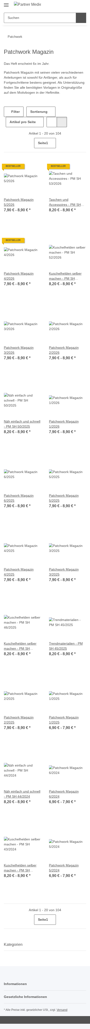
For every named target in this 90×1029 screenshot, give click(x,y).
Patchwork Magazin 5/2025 (64, 498)
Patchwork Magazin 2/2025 (19, 719)
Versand (62, 1010)
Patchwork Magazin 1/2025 (64, 719)
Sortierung (39, 112)
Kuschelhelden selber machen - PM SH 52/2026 (65, 276)
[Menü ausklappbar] (6, 3)
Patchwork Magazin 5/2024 (64, 867)
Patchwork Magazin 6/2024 (64, 793)
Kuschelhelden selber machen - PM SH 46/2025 (20, 646)
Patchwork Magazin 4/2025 (19, 571)
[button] (67, 5)
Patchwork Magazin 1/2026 (64, 423)
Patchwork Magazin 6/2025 (19, 498)
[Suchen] (81, 18)
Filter (15, 112)
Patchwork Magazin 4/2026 (19, 276)
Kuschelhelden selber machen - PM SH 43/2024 (20, 868)
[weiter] (82, 143)
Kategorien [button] (13, 944)
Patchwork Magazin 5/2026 (19, 202)
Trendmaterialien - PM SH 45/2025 (66, 646)
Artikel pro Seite (23, 122)
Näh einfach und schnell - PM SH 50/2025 (22, 423)
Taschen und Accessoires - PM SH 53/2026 (65, 202)
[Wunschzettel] (74, 5)
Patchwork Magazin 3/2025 (64, 571)
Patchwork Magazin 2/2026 (64, 350)
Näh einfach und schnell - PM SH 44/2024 (22, 793)
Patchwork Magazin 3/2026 (19, 350)
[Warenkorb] (82, 5)
